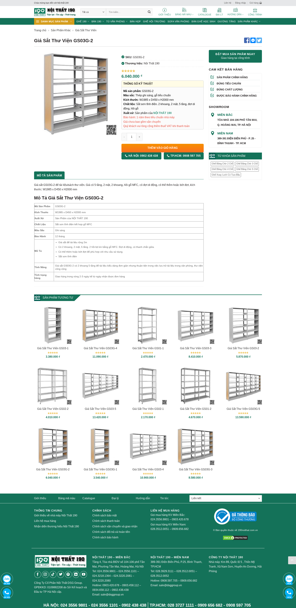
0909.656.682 (180, 529)
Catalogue (88, 498)
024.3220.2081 (123, 575)
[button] (256, 2)
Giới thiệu (40, 498)
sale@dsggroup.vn (112, 594)
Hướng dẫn (143, 498)
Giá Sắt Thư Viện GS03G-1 (100, 469)
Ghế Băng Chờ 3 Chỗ (247, 163)
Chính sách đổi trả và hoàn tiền (111, 531)
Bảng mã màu (66, 498)
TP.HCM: (185, 155)
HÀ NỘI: (143, 155)
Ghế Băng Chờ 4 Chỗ (222, 169)
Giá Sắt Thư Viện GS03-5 (100, 408)
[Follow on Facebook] (37, 574)
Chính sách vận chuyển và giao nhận (114, 526)
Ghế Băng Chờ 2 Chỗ (222, 163)
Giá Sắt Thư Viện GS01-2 (195, 408)
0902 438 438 (134, 605)
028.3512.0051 (160, 529)
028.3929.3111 (165, 571)
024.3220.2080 (101, 580)
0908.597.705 (169, 580)
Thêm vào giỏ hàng (162, 147)
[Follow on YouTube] (83, 574)
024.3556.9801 (160, 519)
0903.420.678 (180, 519)
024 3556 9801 (73, 605)
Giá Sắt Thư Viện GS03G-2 (53, 469)
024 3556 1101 (104, 605)
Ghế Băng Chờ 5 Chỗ (247, 169)
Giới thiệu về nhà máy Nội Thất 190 (55, 515)
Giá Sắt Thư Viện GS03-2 (243, 348)
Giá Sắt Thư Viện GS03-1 (53, 348)
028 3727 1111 (181, 605)
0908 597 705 (238, 605)
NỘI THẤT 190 (162, 113)
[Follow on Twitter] (60, 574)
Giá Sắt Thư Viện (85, 30)
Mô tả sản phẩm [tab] (49, 175)
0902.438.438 (120, 589)
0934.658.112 (100, 589)
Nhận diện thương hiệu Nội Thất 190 (56, 526)
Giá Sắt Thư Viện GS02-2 (53, 408)
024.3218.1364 (101, 575)
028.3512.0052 (160, 575)
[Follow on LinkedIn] (75, 574)
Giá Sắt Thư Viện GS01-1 (148, 348)
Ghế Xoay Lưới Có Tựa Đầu (226, 174)
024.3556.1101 (128, 571)
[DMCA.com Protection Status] (235, 537)
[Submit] (149, 12)
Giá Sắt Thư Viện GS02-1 (148, 408)
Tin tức (164, 498)
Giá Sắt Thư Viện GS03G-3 (195, 469)
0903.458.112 (130, 585)
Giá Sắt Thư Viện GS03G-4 (100, 348)
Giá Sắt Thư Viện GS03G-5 (243, 408)
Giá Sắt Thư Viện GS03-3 (195, 348)
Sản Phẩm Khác (61, 30)
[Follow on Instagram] (45, 574)
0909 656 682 (210, 605)
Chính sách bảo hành (105, 537)
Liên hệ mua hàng (45, 520)
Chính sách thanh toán (106, 520)
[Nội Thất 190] (54, 12)
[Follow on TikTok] (53, 574)
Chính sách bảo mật (104, 515)
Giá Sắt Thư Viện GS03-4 (148, 469)
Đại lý (115, 498)
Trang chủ (40, 30)
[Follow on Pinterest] (68, 574)
